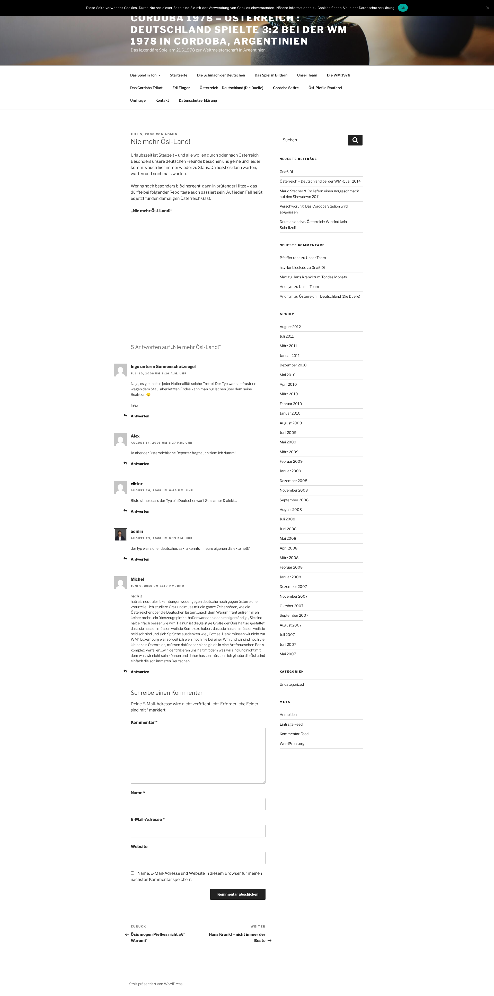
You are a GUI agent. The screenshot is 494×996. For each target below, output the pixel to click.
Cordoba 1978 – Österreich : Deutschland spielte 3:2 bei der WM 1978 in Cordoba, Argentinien (239, 29)
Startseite (178, 75)
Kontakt (162, 100)
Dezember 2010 (293, 365)
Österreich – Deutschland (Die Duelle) (231, 87)
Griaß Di (286, 171)
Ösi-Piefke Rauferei (325, 87)
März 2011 (288, 346)
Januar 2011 (290, 355)
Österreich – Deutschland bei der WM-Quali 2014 (320, 181)
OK (403, 8)
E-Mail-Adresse (148, 819)
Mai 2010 (288, 375)
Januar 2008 (290, 577)
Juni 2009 (288, 432)
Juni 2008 (288, 529)
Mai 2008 (288, 538)
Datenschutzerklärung (198, 100)
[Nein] (487, 7)
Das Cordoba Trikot (146, 87)
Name (138, 792)
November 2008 (294, 490)
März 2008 (289, 557)
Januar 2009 (290, 471)
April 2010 (288, 384)
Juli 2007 (287, 634)
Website (139, 846)
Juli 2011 (287, 336)
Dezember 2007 (293, 586)
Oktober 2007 (291, 606)
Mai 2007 (288, 654)
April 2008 (288, 548)
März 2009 (289, 452)
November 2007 (293, 596)
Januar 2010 (290, 413)
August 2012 (290, 326)
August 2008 (291, 509)
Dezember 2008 (293, 480)
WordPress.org (292, 743)
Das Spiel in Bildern (271, 75)
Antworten (140, 416)
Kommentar (144, 722)
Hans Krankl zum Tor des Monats (320, 277)
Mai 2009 (288, 442)
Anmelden (288, 714)
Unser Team (307, 75)
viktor (137, 483)
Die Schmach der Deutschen (221, 75)
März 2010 (289, 394)
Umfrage (138, 100)
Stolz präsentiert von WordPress (155, 984)
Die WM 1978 (338, 75)
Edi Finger (181, 87)
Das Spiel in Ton (143, 75)
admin (171, 134)
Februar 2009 (291, 461)
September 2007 (294, 615)
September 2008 (294, 500)
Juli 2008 (287, 519)
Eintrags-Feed (291, 724)
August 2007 (291, 625)
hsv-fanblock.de (293, 267)
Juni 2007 (288, 644)
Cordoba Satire (286, 87)
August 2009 (291, 423)
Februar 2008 (291, 567)
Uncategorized (292, 684)
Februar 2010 (291, 403)
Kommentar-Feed (294, 734)
